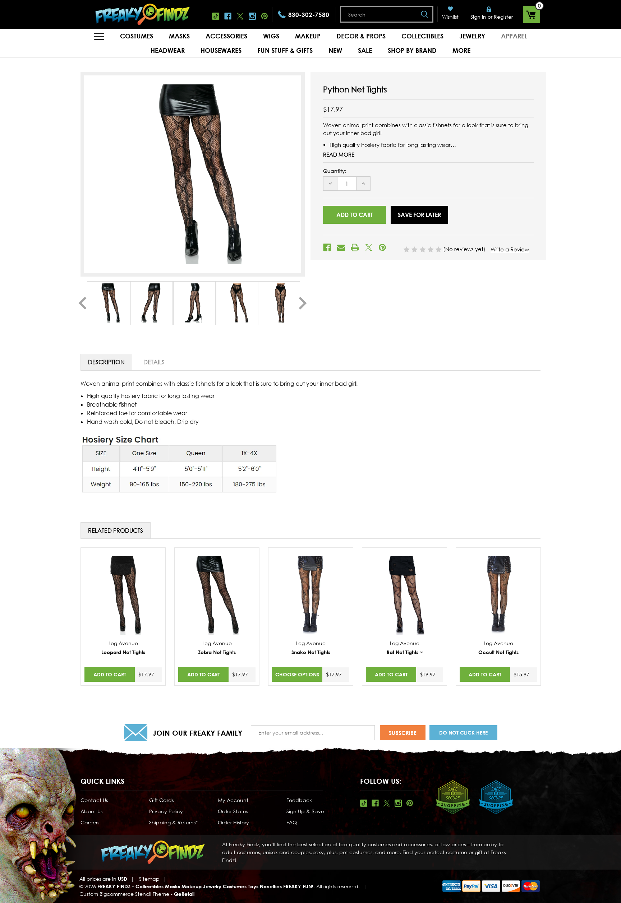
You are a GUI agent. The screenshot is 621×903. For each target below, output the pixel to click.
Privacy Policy (166, 811)
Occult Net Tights (498, 652)
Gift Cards (161, 800)
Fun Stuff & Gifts (285, 50)
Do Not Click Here (463, 733)
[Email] (341, 247)
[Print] (355, 247)
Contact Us (94, 800)
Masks (179, 36)
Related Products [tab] (115, 530)
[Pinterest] (382, 247)
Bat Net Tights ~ (405, 652)
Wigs (271, 36)
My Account (233, 800)
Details (154, 362)
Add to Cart (109, 674)
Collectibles (422, 36)
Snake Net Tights (310, 652)
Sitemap (149, 879)
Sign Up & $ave (305, 811)
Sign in (478, 17)
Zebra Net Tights (217, 652)
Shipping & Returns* (173, 822)
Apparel (514, 36)
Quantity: (334, 171)
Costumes (136, 36)
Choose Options (297, 674)
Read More (338, 154)
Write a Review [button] (510, 249)
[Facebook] (327, 247)
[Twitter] (369, 247)
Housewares (221, 50)
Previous (82, 303)
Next (303, 303)
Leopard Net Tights (123, 652)
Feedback (299, 800)
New (335, 50)
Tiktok (215, 16)
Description (106, 362)
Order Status (233, 811)
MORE (461, 50)
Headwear (168, 50)
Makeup (308, 36)
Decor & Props (361, 36)
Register (503, 17)
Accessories (226, 36)
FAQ (291, 822)
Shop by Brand (412, 50)
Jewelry (472, 36)
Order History (233, 822)
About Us (91, 811)
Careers (89, 822)
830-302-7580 (308, 14)
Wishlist (450, 17)
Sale (365, 50)
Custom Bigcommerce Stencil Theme (124, 894)
